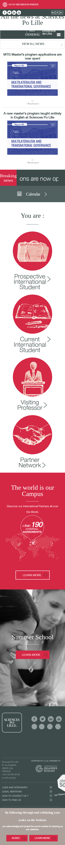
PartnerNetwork (30, 462)
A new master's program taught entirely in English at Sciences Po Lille (32, 115)
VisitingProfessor (29, 405)
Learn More (42, 838)
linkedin (14, 12)
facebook (5, 12)
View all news (33, 44)
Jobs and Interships (14, 787)
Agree (16, 838)
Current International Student (30, 344)
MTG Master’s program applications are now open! (32, 56)
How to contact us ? (15, 796)
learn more (32, 575)
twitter (9, 12)
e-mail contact (9, 778)
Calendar (33, 194)
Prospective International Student (30, 281)
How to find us (11, 800)
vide (34, 726)
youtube (19, 12)
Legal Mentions (12, 791)
